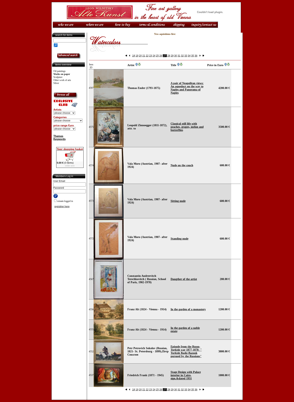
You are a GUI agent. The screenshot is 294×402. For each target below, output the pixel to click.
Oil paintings (59, 71)
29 (172, 55)
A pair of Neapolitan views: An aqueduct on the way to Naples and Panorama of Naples (187, 88)
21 (143, 55)
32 (182, 55)
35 (192, 55)
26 (160, 55)
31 (179, 55)
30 (175, 55)
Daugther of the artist (184, 279)
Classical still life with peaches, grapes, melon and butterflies (187, 127)
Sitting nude (178, 201)
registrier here (62, 206)
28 (168, 55)
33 (185, 55)
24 (154, 55)
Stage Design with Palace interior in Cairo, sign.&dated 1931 (186, 375)
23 (150, 55)
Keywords (59, 139)
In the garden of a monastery (188, 309)
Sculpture (57, 77)
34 (189, 55)
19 (137, 55)
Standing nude (179, 238)
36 (196, 55)
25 (157, 55)
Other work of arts (62, 80)
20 (140, 55)
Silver (56, 83)
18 (133, 55)
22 (147, 55)
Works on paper (61, 74)
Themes (58, 136)
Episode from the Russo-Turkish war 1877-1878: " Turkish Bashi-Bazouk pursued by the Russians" (186, 351)
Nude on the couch (182, 165)
